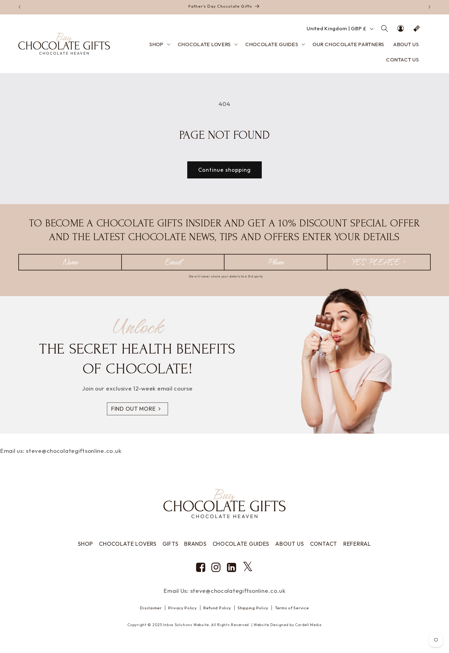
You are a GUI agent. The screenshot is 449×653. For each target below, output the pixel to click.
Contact (323, 543)
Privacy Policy (182, 607)
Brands (195, 543)
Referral (357, 543)
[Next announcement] (429, 7)
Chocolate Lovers (127, 543)
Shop (85, 543)
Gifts (170, 543)
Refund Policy (217, 607)
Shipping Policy (253, 607)
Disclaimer (151, 607)
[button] (384, 28)
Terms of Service (292, 607)
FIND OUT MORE (133, 408)
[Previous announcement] (19, 7)
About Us (289, 543)
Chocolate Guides (241, 543)
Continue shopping (224, 169)
